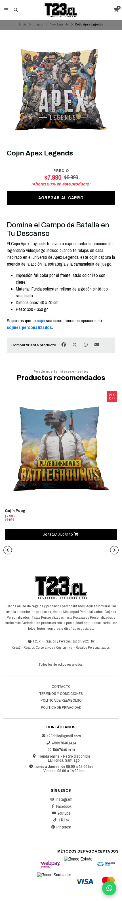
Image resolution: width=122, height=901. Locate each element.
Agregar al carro (61, 198)
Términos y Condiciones (61, 694)
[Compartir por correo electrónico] (97, 345)
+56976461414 (64, 743)
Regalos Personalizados (93, 647)
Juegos (38, 24)
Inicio (23, 24)
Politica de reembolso (61, 701)
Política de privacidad (61, 708)
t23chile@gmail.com (64, 736)
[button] (61, 534)
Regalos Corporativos (38, 647)
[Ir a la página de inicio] (61, 10)
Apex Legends (59, 24)
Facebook (63, 806)
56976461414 (64, 750)
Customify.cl (64, 647)
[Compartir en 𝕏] (75, 345)
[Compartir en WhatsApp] (86, 345)
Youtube (64, 813)
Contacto (61, 687)
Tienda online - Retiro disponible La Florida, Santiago (64, 758)
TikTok (64, 820)
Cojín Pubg (15, 511)
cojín (41, 320)
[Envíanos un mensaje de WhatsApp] (109, 888)
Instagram (64, 799)
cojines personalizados (29, 327)
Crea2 (16, 647)
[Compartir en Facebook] (64, 345)
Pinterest (63, 827)
